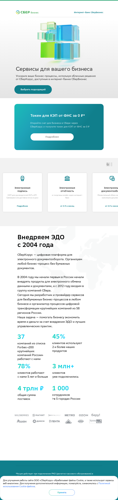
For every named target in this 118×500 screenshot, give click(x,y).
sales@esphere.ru (93, 456)
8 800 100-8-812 (93, 452)
